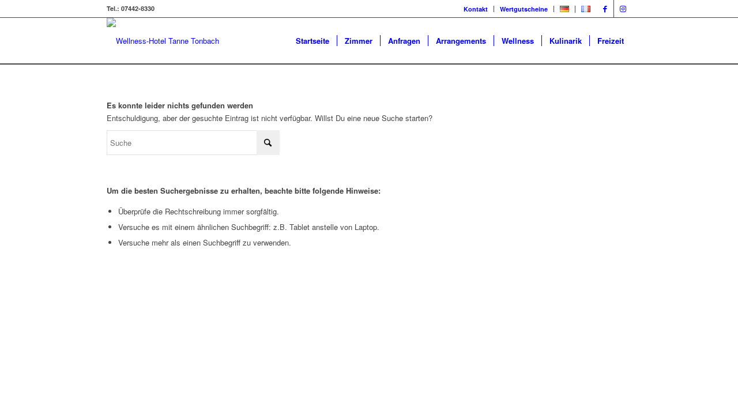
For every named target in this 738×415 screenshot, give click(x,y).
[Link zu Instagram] (622, 8)
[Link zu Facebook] (605, 8)
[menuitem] (476, 9)
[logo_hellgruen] (163, 41)
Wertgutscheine (524, 9)
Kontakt (476, 9)
